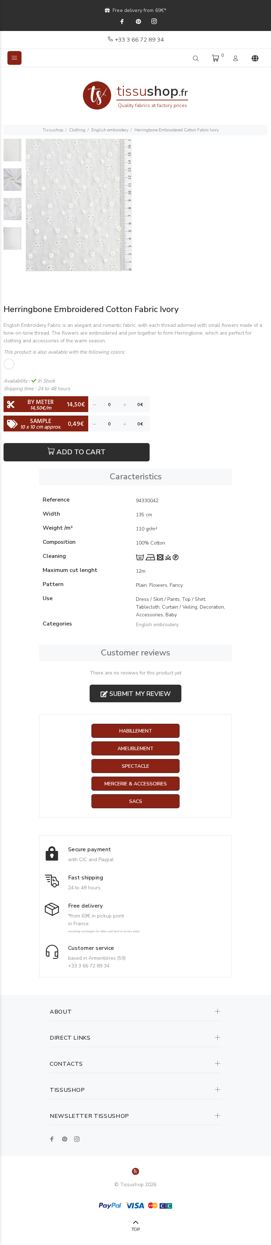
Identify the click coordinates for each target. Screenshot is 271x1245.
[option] (13, 153)
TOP (136, 1229)
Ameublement (135, 748)
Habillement (135, 731)
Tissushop (53, 130)
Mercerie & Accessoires (135, 783)
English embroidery (109, 130)
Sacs (135, 801)
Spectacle (135, 766)
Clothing (77, 130)
